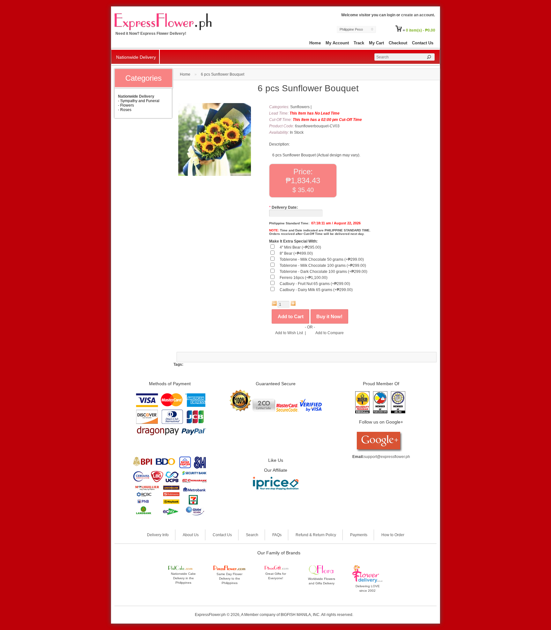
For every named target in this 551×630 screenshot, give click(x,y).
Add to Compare (329, 333)
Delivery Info (158, 535)
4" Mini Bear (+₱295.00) (300, 247)
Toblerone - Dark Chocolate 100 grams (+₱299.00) (323, 271)
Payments (358, 535)
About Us (191, 535)
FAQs (277, 535)
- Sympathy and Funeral (138, 101)
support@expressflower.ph (387, 456)
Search (252, 535)
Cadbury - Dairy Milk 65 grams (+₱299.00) (316, 290)
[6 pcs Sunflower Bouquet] (214, 174)
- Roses (124, 110)
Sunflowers (300, 107)
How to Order (392, 535)
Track (359, 43)
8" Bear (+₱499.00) (296, 253)
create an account (417, 15)
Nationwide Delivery (136, 57)
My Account (337, 43)
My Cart (376, 43)
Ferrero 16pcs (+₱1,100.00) (303, 277)
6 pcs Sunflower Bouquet (222, 74)
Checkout (398, 43)
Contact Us (422, 43)
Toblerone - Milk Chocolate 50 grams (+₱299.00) (322, 259)
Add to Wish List (289, 333)
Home (315, 43)
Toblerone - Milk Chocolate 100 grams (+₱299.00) (323, 265)
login (391, 15)
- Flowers (126, 105)
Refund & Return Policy (316, 535)
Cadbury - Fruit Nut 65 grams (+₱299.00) (315, 283)
